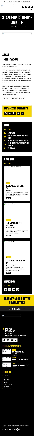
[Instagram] (29, 7)
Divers (7, 182)
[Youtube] (32, 7)
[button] (31, 9)
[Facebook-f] (23, 7)
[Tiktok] (17, 289)
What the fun (21, 98)
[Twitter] (26, 7)
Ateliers (8, 257)
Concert (8, 220)
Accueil (10, 27)
